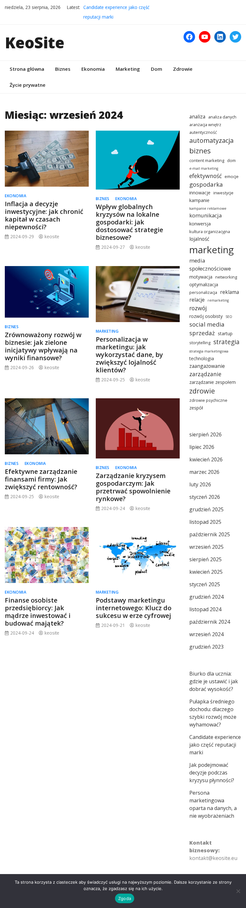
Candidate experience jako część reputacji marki (215, 745)
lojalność (199, 238)
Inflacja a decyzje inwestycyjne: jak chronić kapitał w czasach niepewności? (44, 215)
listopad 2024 (205, 609)
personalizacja (203, 292)
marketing (211, 249)
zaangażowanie (207, 365)
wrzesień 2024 (206, 634)
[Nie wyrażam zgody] (238, 891)
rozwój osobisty (206, 316)
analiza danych (222, 117)
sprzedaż (202, 333)
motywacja (200, 277)
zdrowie (202, 390)
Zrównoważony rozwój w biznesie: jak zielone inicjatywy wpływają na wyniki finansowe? (43, 346)
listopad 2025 (205, 521)
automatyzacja (211, 140)
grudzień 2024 (206, 596)
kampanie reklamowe (207, 208)
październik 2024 (209, 621)
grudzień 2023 (206, 646)
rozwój (198, 308)
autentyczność (203, 132)
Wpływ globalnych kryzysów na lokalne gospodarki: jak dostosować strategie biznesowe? (129, 222)
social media (207, 324)
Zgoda (124, 898)
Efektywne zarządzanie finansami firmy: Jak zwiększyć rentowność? (41, 479)
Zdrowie (183, 69)
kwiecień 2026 (206, 459)
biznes (200, 151)
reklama (229, 292)
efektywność (205, 176)
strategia (226, 341)
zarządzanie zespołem (212, 382)
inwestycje (223, 193)
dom (231, 160)
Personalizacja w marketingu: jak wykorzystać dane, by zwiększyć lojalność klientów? (129, 354)
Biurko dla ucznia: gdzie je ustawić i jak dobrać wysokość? (213, 681)
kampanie (199, 200)
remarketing (218, 300)
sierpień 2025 (205, 559)
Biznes (62, 69)
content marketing (206, 160)
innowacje (199, 193)
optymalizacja (203, 284)
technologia (201, 358)
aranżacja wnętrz (205, 124)
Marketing (128, 69)
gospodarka (206, 184)
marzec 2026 (204, 471)
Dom (156, 69)
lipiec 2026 (201, 446)
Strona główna (27, 69)
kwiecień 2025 (206, 571)
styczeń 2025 (204, 584)
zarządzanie (205, 374)
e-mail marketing (203, 168)
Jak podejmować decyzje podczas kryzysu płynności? (211, 772)
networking (226, 277)
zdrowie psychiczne (208, 400)
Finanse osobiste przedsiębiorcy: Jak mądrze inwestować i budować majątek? (37, 612)
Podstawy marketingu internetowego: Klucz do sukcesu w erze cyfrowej (133, 608)
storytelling (199, 342)
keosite (52, 236)
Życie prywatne (27, 85)
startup (225, 333)
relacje (197, 299)
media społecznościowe (210, 264)
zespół (196, 408)
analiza (197, 116)
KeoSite (34, 42)
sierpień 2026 (205, 434)
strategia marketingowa (208, 351)
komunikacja (205, 215)
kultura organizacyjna (209, 231)
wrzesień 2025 (206, 546)
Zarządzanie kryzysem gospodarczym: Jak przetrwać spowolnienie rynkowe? (133, 487)
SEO (229, 316)
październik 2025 (209, 534)
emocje (232, 176)
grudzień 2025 (206, 509)
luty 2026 (200, 484)
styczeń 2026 (204, 496)
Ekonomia (93, 69)
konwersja (200, 224)
